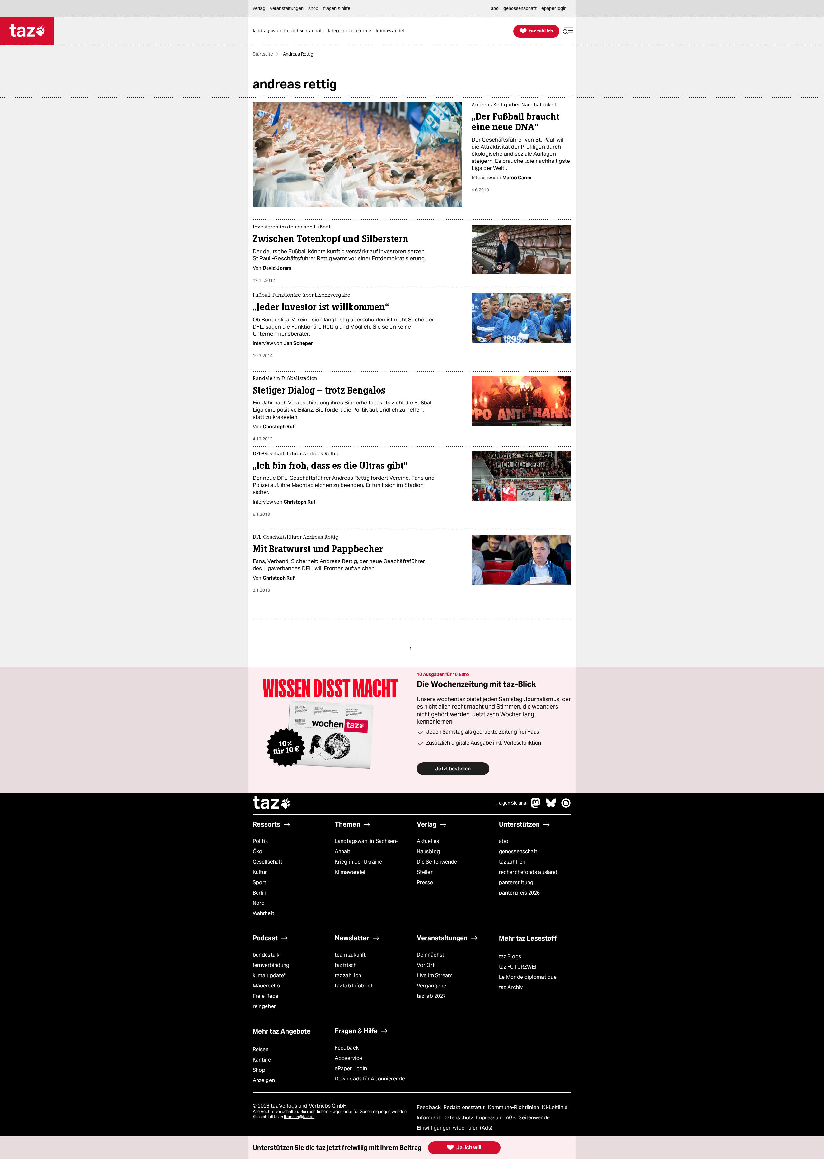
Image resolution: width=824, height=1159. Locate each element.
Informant (429, 1117)
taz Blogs (510, 956)
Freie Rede (265, 996)
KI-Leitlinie (554, 1107)
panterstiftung (516, 882)
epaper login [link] (553, 8)
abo (503, 841)
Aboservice (348, 1058)
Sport (259, 882)
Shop (259, 1070)
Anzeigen (264, 1080)
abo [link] (495, 8)
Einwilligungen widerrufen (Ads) (454, 1128)
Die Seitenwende (437, 861)
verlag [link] (259, 8)
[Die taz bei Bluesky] (551, 806)
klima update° (269, 975)
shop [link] (313, 8)
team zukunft (350, 954)
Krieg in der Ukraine (358, 861)
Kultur (260, 872)
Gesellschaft (267, 861)
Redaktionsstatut (465, 1107)
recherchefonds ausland (528, 872)
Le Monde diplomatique (528, 977)
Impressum (490, 1117)
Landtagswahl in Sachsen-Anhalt (366, 846)
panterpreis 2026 (519, 892)
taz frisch (346, 965)
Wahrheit (263, 913)
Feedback (347, 1047)
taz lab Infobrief (353, 985)
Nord (259, 903)
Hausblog (428, 851)
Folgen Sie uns (511, 803)
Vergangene (431, 985)
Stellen (425, 872)
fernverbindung (271, 965)
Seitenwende (534, 1117)
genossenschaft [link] (520, 8)
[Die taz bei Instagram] (566, 806)
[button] (568, 31)
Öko (257, 851)
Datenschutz (458, 1117)
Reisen (261, 1049)
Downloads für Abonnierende (370, 1078)
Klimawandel (350, 872)
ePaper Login (351, 1068)
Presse (425, 882)
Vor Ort (426, 965)
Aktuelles (428, 841)
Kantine (262, 1059)
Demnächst (430, 954)
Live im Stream (435, 975)
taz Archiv (511, 987)
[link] (289, 31)
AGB (511, 1117)
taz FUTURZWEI (517, 966)
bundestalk (266, 954)
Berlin (260, 892)
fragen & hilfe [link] (336, 8)
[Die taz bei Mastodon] (536, 806)
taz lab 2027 (431, 996)
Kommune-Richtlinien (514, 1107)
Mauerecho (266, 985)
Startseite (263, 54)
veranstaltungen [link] (287, 8)
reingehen (265, 1006)
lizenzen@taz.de (299, 1116)
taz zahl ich (512, 861)
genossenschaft (518, 851)
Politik (260, 841)
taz (272, 803)
